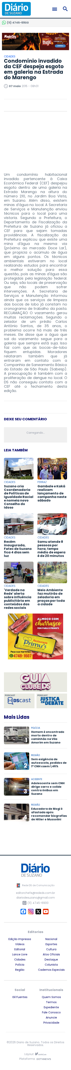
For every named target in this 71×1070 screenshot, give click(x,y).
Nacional (51, 939)
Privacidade (51, 1023)
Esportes (51, 944)
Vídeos (19, 944)
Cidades (19, 959)
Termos (51, 1002)
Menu (55, 9)
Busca (66, 9)
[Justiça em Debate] (51, 701)
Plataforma (27, 1059)
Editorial (19, 949)
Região (19, 970)
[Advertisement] (35, 140)
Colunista (51, 965)
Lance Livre (19, 954)
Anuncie (51, 1017)
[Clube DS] (35, 682)
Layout (29, 1054)
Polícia (19, 965)
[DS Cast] (19, 701)
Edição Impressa (19, 939)
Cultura (51, 949)
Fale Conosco (51, 1012)
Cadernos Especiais (51, 970)
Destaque (51, 959)
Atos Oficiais (51, 954)
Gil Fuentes (19, 997)
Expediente (51, 1007)
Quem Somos (51, 997)
